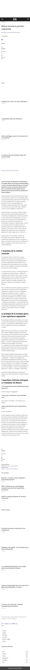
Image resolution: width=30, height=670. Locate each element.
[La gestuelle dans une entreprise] (15, 110)
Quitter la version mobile (15, 668)
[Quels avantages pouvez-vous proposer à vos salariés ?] (15, 127)
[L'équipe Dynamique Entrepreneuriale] (5, 169)
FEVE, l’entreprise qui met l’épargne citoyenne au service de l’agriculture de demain (12, 488)
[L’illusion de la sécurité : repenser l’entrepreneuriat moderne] (15, 596)
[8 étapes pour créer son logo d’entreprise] (15, 93)
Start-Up (3, 22)
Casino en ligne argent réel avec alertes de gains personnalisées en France (15, 586)
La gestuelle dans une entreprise (11, 119)
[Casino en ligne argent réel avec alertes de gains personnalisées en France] (15, 577)
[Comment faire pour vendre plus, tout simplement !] (15, 520)
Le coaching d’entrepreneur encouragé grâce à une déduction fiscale (13, 567)
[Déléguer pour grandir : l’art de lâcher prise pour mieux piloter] (15, 539)
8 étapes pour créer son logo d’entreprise (14, 101)
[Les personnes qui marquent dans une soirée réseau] (15, 146)
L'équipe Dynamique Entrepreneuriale (11, 32)
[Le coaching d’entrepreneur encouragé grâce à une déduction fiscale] (15, 558)
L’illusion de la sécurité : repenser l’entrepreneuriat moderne (12, 605)
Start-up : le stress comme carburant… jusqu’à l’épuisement (13, 478)
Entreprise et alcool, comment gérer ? (9, 466)
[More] (15, 58)
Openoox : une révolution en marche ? (10, 468)
